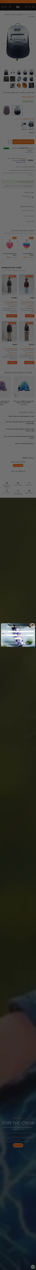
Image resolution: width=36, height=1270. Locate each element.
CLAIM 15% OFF (18, 638)
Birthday (3, 633)
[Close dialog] (34, 624)
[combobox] (19, 635)
